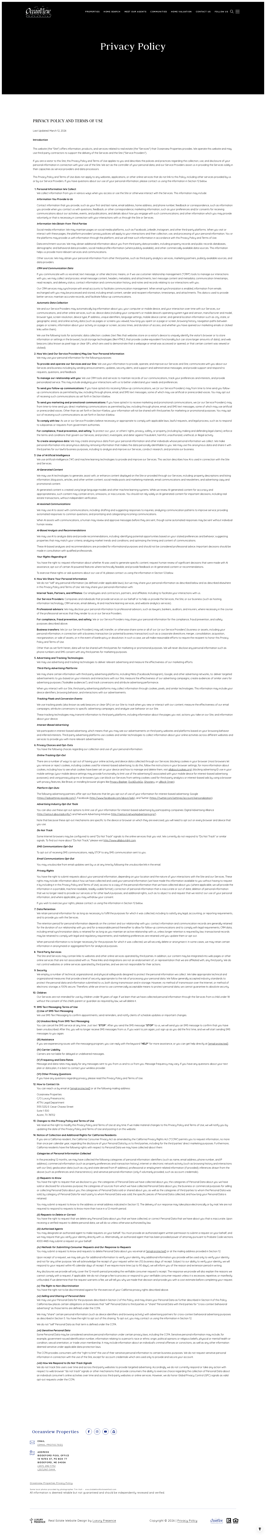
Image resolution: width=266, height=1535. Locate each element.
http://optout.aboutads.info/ (54, 814)
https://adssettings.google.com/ (56, 798)
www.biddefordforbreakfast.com (101, 1489)
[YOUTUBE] (105, 1432)
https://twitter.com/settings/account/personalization (181, 798)
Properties (92, 11)
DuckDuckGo (135, 781)
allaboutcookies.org (179, 769)
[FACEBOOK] (89, 1432)
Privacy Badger (118, 781)
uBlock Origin (166, 781)
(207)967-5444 (47, 1469)
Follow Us (221, 11)
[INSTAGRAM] (97, 1432)
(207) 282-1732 (47, 1465)
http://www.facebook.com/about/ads (112, 798)
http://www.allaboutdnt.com (119, 840)
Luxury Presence (104, 1520)
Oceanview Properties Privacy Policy (51, 1483)
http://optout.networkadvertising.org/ (133, 814)
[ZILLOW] (114, 1432)
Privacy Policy (187, 1520)
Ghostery (149, 781)
